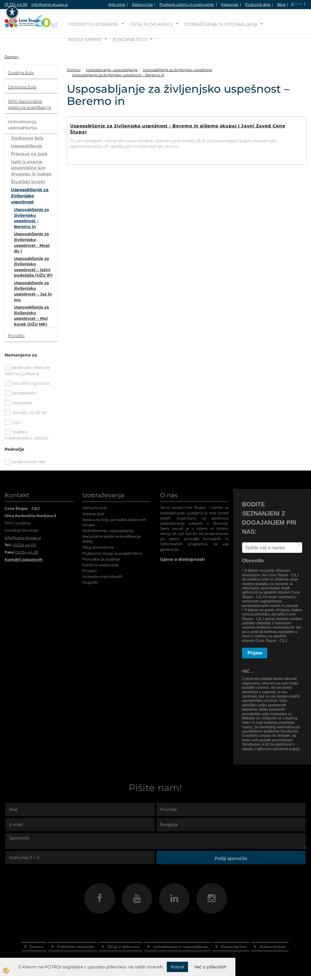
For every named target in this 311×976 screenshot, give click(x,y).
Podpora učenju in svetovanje (186, 4)
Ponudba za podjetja (101, 559)
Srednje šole (93, 514)
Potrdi (177, 967)
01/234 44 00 (24, 545)
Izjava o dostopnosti (182, 559)
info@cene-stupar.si (49, 4)
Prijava (255, 652)
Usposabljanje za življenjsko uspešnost (30, 196)
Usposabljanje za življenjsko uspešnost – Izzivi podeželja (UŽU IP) (33, 267)
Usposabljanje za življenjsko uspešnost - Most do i (32, 242)
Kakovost (229, 4)
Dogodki (90, 582)
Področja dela (257, 4)
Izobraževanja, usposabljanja (112, 69)
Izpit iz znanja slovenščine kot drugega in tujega (31, 168)
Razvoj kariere (84, 39)
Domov (12, 56)
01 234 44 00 (16, 4)
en (300, 4)
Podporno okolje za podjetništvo (112, 553)
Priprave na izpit (29, 154)
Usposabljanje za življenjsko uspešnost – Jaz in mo (33, 291)
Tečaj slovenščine (98, 547)
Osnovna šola (94, 507)
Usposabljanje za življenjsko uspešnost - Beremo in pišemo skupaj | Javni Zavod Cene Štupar (177, 129)
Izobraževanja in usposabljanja (221, 24)
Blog (281, 4)
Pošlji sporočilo (231, 858)
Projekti (89, 570)
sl (292, 4)
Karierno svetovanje (100, 565)
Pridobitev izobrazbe (93, 24)
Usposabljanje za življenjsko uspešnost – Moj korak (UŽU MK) (31, 315)
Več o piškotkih (210, 967)
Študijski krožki (28, 182)
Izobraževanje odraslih (102, 576)
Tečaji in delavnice (151, 24)
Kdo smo (116, 4)
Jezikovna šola (130, 39)
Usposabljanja (26, 146)
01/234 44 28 (26, 552)
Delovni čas (142, 4)
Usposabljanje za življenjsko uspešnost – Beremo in (31, 218)
